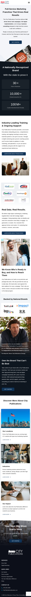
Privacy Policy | (16, 595)
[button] (28, 2)
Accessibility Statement (24, 595)
